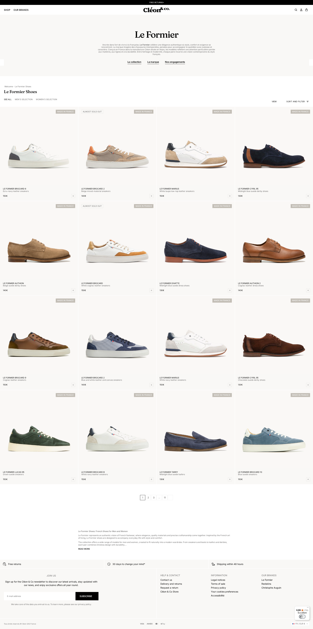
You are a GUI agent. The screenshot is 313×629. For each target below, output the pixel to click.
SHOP (7, 9)
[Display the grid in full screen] (278, 101)
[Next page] (170, 497)
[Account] (301, 10)
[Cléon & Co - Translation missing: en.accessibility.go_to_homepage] (156, 9)
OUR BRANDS (21, 9)
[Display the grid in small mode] (281, 101)
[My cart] (306, 10)
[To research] (296, 10)
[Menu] (308, 608)
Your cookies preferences (224, 591)
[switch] (302, 617)
